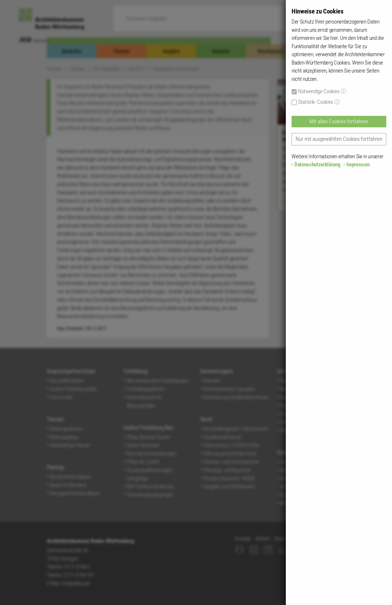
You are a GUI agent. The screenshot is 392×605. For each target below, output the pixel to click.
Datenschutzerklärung (317, 164)
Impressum (358, 164)
